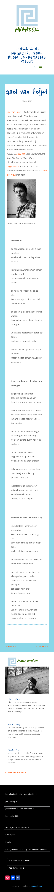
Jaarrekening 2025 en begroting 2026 (21, 794)
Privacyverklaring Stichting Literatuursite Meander (26, 849)
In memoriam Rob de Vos (19, 860)
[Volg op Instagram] (7, 878)
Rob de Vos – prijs (16, 868)
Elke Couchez (14, 699)
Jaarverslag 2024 (12, 816)
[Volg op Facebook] (18, 878)
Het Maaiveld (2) (15, 724)
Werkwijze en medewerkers (17, 827)
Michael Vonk (14, 750)
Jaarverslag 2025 (12, 801)
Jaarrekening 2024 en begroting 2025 (21, 808)
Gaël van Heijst (14, 112)
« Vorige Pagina (15, 772)
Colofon (8, 842)
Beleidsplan (10, 834)
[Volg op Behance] (13, 878)
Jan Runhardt (36, 886)
